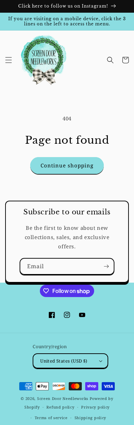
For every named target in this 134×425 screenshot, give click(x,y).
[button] (8, 60)
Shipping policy (91, 417)
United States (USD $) (63, 361)
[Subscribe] (106, 266)
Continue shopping (67, 165)
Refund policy (60, 407)
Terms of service (51, 417)
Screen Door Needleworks (62, 398)
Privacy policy (95, 407)
